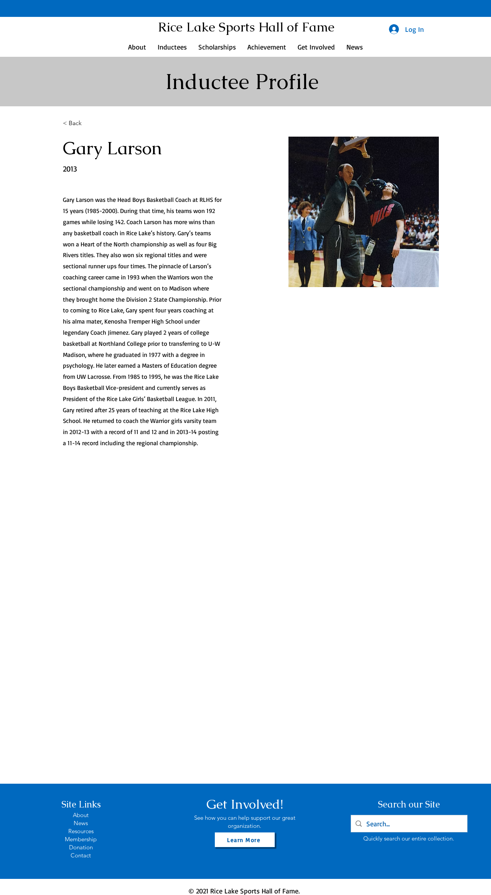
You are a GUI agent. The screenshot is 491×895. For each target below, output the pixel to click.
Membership (81, 839)
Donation (81, 847)
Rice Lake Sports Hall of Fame (246, 26)
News (81, 823)
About (81, 815)
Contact (81, 855)
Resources (81, 831)
